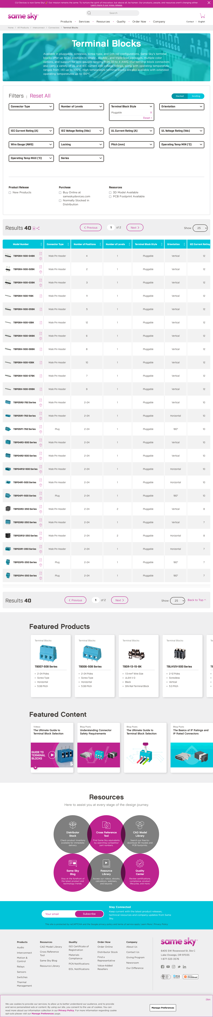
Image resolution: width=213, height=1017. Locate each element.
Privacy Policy (161, 924)
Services (84, 21)
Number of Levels (115, 244)
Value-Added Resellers (105, 967)
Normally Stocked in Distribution (76, 202)
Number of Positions (85, 244)
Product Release (19, 187)
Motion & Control (22, 959)
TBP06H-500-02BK (24, 269)
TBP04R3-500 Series (25, 442)
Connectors (53, 28)
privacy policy (106, 924)
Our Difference (134, 968)
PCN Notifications (79, 963)
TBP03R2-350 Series (24, 522)
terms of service (126, 924)
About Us (131, 946)
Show (187, 228)
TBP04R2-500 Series (24, 455)
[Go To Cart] (202, 16)
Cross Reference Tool (49, 953)
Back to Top (195, 600)
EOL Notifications (79, 969)
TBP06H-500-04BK (24, 255)
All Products (23, 28)
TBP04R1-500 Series (24, 482)
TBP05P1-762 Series (24, 428)
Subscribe (89, 914)
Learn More (146, 924)
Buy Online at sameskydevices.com (76, 194)
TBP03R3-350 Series (25, 508)
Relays (20, 966)
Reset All (40, 95)
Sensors (21, 972)
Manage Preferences (43, 1013)
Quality (121, 21)
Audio (20, 947)
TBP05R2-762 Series (24, 402)
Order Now (139, 21)
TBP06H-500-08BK (24, 348)
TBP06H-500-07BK (24, 375)
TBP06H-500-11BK (23, 295)
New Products (22, 192)
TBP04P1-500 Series (24, 495)
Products (66, 21)
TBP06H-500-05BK (24, 309)
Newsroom (132, 962)
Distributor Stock (108, 952)
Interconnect (39, 28)
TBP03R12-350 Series (25, 535)
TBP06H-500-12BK (23, 322)
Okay (208, 999)
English (201, 22)
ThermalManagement (24, 984)
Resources (103, 21)
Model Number (21, 244)
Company (159, 21)
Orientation (173, 244)
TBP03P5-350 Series (25, 562)
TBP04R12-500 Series (25, 468)
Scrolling (196, 96)
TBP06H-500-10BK (23, 362)
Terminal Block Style (146, 244)
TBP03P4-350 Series (25, 575)
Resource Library (50, 966)
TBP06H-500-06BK (24, 335)
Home (10, 28)
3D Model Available (125, 192)
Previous (92, 227)
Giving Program (135, 957)
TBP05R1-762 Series (24, 415)
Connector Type (55, 244)
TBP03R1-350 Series (24, 548)
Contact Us (132, 952)
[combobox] (112, 13)
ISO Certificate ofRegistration (79, 948)
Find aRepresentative (106, 959)
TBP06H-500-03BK (24, 282)
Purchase (65, 187)
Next (133, 227)
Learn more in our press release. (106, 5)
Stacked (180, 96)
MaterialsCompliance (75, 957)
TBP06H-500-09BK (24, 388)
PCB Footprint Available (129, 196)
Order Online (105, 946)
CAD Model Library (51, 946)
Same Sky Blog (48, 960)
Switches (22, 977)
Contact (190, 22)
